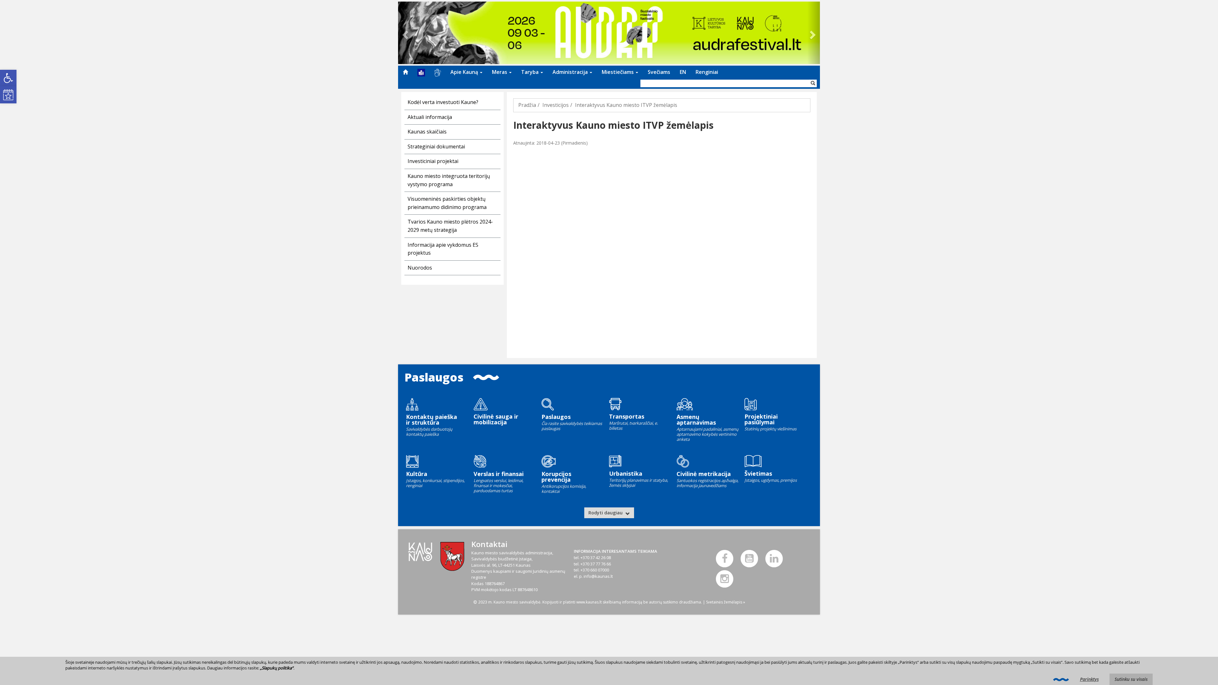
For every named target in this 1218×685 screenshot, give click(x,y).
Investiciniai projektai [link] (433, 161)
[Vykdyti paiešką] (813, 83)
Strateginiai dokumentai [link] (436, 146)
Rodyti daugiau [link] (606, 513)
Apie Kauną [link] (464, 71)
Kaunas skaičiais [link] (427, 131)
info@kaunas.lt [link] (598, 576)
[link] (8, 78)
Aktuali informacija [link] (430, 117)
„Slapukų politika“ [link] (276, 668)
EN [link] (683, 71)
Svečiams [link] (659, 71)
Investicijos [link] (555, 104)
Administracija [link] (571, 71)
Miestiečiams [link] (618, 71)
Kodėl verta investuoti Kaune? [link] (443, 102)
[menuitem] (405, 72)
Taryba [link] (530, 71)
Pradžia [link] (527, 104)
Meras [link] (500, 71)
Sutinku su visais (1131, 679)
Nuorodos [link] (420, 267)
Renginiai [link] (707, 71)
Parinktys (1089, 679)
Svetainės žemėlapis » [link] (725, 602)
